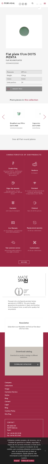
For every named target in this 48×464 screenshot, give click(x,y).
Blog (6, 398)
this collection (31, 100)
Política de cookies (28, 461)
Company (8, 382)
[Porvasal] (8, 3)
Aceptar (16, 461)
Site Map (8, 414)
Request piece (17, 89)
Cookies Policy (10, 411)
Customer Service (11, 392)
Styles (7, 395)
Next (44, 117)
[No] (45, 451)
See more (24, 262)
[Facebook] (20, 4)
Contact (7, 401)
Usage (7, 389)
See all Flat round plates (24, 139)
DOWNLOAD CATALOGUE (22, 364)
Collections (9, 385)
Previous (3, 117)
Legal (7, 404)
